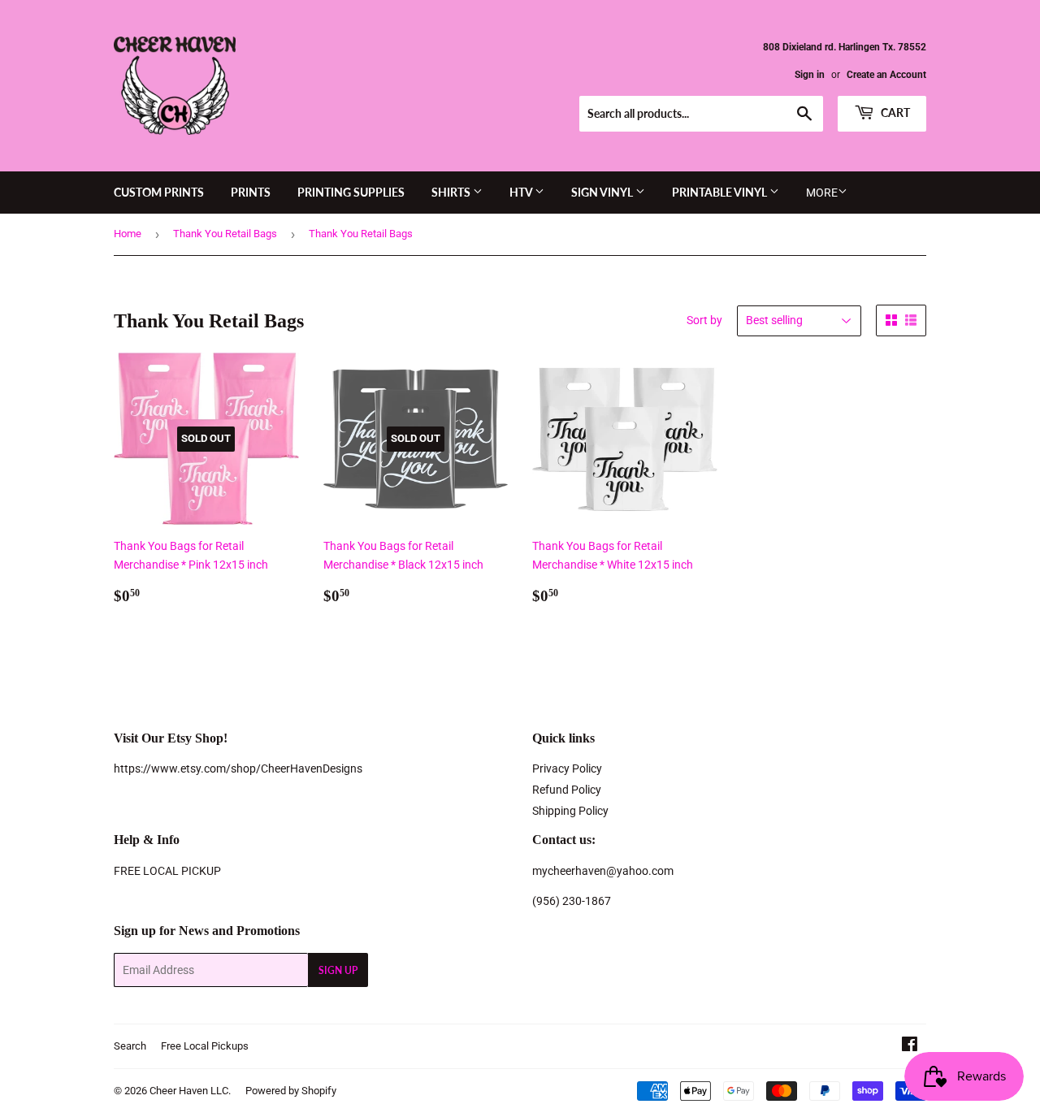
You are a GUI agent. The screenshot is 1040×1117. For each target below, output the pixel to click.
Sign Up (338, 970)
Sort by (704, 320)
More (822, 192)
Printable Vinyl (720, 192)
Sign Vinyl (603, 192)
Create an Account (886, 74)
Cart (894, 112)
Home (127, 233)
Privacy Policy (567, 768)
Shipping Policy (570, 810)
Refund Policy (566, 789)
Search (130, 1046)
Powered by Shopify (290, 1091)
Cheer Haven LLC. (190, 1091)
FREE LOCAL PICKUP (167, 870)
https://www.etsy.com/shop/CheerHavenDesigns (238, 768)
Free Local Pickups (205, 1046)
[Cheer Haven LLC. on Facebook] (909, 1046)
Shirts (452, 192)
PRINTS (251, 192)
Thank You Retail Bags (225, 233)
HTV (522, 192)
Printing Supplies (351, 192)
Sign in (810, 74)
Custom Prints (159, 192)
